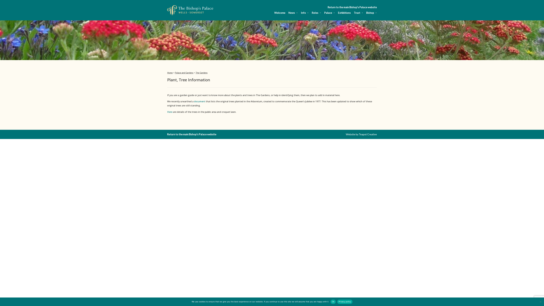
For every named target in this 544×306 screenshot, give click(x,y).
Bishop (370, 13)
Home (170, 72)
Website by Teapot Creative (361, 134)
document (199, 101)
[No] (540, 301)
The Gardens (202, 72)
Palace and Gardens (184, 72)
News (291, 13)
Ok (333, 301)
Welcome (279, 13)
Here (169, 111)
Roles (315, 13)
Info (303, 13)
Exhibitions (344, 13)
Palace (328, 13)
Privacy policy (345, 301)
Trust (357, 13)
